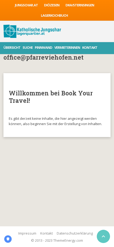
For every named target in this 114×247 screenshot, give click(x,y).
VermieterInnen (67, 47)
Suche (28, 47)
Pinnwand (43, 47)
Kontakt (89, 47)
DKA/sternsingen (79, 5)
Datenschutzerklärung (75, 233)
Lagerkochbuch (54, 15)
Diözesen (51, 5)
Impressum (27, 233)
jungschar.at (26, 5)
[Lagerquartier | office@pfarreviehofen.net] (32, 31)
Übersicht (11, 47)
